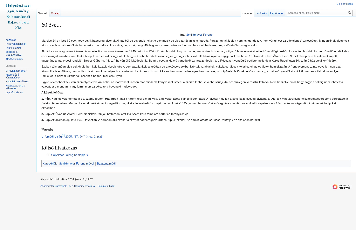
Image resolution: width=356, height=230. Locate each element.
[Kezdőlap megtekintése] (18, 16)
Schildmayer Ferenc (199, 34)
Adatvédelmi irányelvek (53, 186)
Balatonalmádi (106, 163)
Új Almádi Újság (51, 136)
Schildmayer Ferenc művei (76, 163)
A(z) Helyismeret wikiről (82, 186)
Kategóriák (50, 163)
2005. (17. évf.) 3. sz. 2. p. (82, 136)
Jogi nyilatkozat (106, 186)
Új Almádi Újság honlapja (69, 154)
